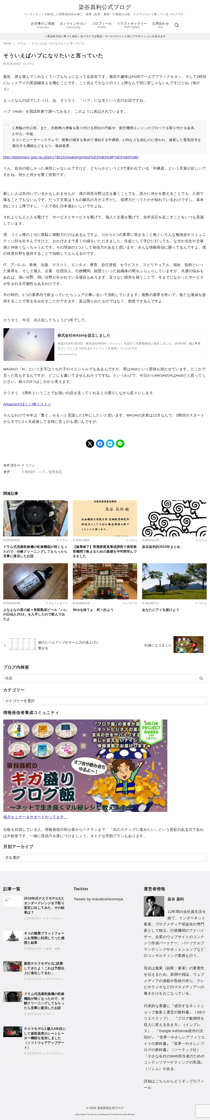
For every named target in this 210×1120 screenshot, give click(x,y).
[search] (201, 678)
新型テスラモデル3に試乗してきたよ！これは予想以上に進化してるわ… (44, 968)
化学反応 (55, 472)
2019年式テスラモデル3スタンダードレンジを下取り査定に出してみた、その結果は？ (44, 905)
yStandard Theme (84, 1114)
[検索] (176, 25)
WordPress (129, 1114)
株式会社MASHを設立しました (84, 335)
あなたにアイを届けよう (160, 610)
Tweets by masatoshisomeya (98, 899)
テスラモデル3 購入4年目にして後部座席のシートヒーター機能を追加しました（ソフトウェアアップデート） (45, 1038)
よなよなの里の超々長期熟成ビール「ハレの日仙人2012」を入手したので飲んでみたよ (35, 614)
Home (7, 43)
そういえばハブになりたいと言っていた (58, 43)
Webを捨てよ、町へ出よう (93, 610)
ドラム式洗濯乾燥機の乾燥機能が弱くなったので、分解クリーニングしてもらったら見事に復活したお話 (35, 551)
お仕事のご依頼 (43, 25)
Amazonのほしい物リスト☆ (27, 404)
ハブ (41, 472)
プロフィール (102, 25)
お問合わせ (160, 25)
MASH (30, 472)
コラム (22, 43)
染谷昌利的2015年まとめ (161, 547)
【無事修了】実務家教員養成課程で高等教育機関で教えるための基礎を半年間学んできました (105, 551)
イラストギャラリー (132, 25)
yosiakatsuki (103, 1114)
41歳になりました (158, 645)
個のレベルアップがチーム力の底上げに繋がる (68, 645)
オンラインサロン (73, 25)
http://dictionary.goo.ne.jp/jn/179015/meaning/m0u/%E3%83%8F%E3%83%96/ (71, 157)
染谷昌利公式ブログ (105, 7)
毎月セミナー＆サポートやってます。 (35, 817)
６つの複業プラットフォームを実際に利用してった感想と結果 (44, 937)
